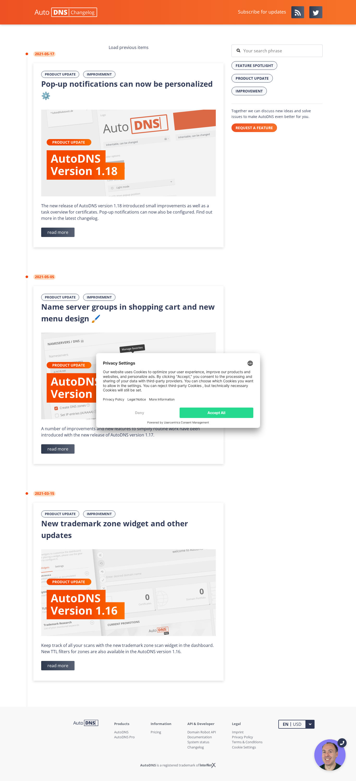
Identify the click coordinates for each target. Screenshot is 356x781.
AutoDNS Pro (124, 737)
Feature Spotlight (254, 65)
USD (292, 724)
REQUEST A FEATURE (254, 127)
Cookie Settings (244, 747)
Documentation (199, 737)
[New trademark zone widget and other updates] (128, 592)
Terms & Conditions (247, 742)
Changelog (195, 747)
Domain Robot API (201, 732)
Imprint (238, 732)
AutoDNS (121, 732)
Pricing (156, 732)
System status (198, 742)
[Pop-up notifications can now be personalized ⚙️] (128, 152)
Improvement (99, 74)
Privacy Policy (242, 737)
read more (57, 232)
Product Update (60, 74)
